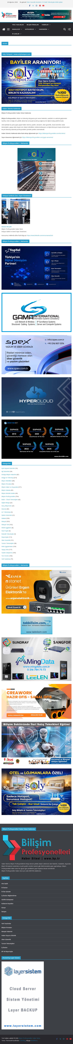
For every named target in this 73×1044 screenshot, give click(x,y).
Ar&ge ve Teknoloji (7, 478)
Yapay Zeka (5, 549)
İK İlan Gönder (6, 892)
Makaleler (16, 29)
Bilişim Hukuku (6, 490)
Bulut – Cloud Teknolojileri (10, 499)
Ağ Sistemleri (6, 471)
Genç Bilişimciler (7, 506)
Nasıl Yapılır (5, 531)
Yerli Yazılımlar (18, 25)
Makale (4, 518)
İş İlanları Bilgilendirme (9, 895)
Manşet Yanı (5, 524)
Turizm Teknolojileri (8, 543)
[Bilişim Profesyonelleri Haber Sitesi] (4, 29)
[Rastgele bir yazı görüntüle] (69, 29)
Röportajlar (5, 537)
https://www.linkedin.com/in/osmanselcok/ (40, 235)
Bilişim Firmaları (33, 25)
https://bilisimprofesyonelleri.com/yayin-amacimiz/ (37, 137)
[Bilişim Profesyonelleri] (36, 834)
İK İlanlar (15, 34)
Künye (4, 908)
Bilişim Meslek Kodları (8, 493)
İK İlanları (5, 888)
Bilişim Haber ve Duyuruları (10, 487)
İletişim (4, 911)
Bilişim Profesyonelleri (8, 496)
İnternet (4, 509)
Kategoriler (29, 29)
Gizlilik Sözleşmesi (7, 899)
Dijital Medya (6, 503)
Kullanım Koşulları (7, 903)
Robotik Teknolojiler (8, 534)
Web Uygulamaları (7, 546)
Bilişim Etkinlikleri (7, 481)
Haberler (45, 25)
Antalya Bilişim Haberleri (9, 474)
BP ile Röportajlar (7, 951)
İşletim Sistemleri (7, 515)
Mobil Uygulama (7, 528)
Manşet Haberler (7, 931)
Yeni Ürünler (5, 556)
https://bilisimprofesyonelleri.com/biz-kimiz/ (52, 133)
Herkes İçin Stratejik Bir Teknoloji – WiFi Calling (41, 2)
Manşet (4, 521)
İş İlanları (4, 947)
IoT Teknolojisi (6, 512)
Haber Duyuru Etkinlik (9, 935)
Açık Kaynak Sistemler (8, 468)
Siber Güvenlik (6, 540)
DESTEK (31, 871)
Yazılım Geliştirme (7, 553)
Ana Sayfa (5, 883)
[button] (49, 24)
